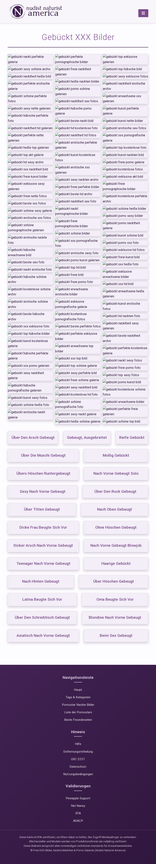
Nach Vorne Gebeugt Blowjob (116, 545)
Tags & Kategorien (78, 697)
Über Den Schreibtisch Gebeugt (42, 617)
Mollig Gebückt (116, 455)
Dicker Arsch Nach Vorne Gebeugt (43, 545)
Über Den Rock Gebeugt (115, 491)
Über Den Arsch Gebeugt (33, 437)
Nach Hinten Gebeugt (40, 581)
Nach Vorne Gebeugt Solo (116, 473)
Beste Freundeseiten (78, 720)
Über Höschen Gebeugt (113, 581)
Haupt (78, 690)
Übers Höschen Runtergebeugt (43, 473)
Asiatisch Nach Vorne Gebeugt (43, 635)
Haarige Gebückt (116, 563)
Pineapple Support (78, 798)
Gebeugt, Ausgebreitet (87, 437)
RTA (78, 813)
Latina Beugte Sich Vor (42, 599)
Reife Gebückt (131, 437)
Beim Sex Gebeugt (116, 635)
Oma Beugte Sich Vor (115, 599)
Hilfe (78, 744)
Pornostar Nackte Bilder (78, 705)
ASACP (78, 821)
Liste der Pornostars (78, 712)
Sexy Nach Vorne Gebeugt (42, 491)
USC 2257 (78, 759)
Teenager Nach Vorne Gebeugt (43, 563)
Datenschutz (78, 766)
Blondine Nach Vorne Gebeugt (115, 617)
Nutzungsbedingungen (78, 774)
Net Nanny (78, 806)
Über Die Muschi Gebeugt (43, 455)
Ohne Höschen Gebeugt (115, 527)
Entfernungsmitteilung (78, 751)
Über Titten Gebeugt (42, 509)
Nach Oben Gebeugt (114, 509)
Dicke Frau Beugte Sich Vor (43, 527)
